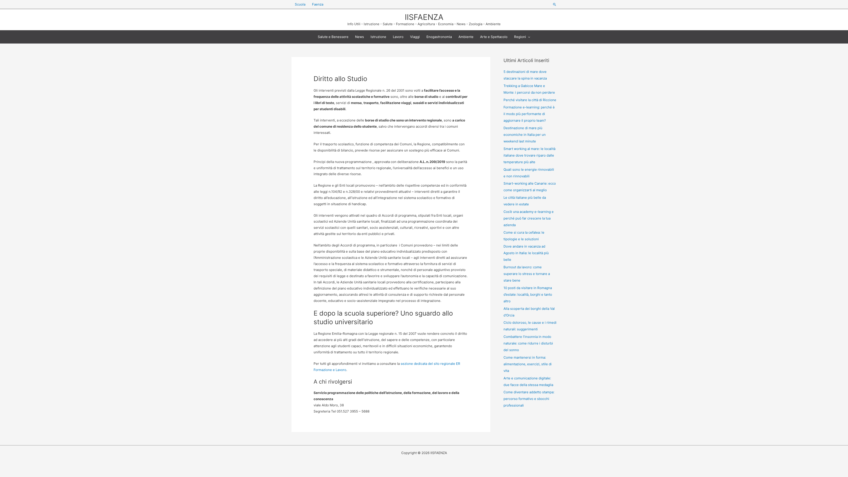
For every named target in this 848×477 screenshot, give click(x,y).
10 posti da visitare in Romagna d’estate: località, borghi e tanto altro (528, 294)
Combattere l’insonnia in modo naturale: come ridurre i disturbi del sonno (528, 343)
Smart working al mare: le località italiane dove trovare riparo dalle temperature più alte (529, 155)
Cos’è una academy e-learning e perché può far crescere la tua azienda (529, 218)
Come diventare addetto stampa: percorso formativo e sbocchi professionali (529, 398)
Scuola (300, 4)
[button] (554, 4)
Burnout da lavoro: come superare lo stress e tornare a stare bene (527, 273)
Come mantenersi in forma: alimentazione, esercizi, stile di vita (528, 364)
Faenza (317, 4)
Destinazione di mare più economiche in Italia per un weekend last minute (525, 134)
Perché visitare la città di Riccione (530, 100)
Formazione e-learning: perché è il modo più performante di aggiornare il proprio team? (529, 114)
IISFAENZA (424, 17)
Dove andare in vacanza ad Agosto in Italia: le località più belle (526, 253)
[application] (528, 37)
